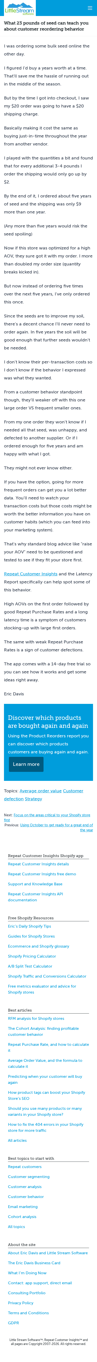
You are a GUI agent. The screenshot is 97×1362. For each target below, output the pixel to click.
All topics (16, 1227)
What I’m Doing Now (27, 1273)
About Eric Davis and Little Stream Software (48, 1253)
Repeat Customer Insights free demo (42, 874)
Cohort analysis (22, 1217)
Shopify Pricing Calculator (32, 956)
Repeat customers (25, 1167)
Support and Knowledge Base (35, 884)
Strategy (33, 798)
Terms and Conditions (28, 1313)
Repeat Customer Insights (30, 573)
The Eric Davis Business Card (34, 1263)
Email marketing (23, 1207)
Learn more (26, 764)
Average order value (41, 790)
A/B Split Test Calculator (30, 966)
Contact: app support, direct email (40, 1283)
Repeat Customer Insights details (38, 864)
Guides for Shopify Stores (31, 936)
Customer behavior (26, 1197)
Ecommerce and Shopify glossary (38, 946)
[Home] (20, 8)
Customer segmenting (28, 1177)
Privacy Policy (20, 1303)
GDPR (13, 1323)
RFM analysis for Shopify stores (36, 1018)
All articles (17, 1140)
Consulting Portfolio (27, 1293)
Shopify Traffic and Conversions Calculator (47, 976)
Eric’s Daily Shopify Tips (29, 926)
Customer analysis (25, 1187)
